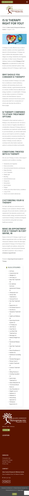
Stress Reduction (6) (14, 382)
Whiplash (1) (12, 395)
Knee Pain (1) (12, 329)
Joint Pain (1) (12, 326)
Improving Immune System (15, 259)
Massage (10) (12, 335)
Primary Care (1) (13, 361)
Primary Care (5, 463)
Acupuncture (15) (13, 273)
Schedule (5, 430)
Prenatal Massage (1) (14, 359)
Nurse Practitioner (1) (14, 350)
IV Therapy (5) (13, 324)
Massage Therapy (6, 461)
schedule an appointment (9, 253)
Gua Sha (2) (12, 309)
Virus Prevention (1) (14, 389)
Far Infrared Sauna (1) (14, 307)
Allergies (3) (12, 275)
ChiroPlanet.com (9, 487)
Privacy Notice (20, 490)
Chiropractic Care (6, 458)
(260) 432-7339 (7, 477)
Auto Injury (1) (12, 277)
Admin (14, 494)
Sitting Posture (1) (14, 372)
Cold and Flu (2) (13, 299)
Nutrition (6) (12, 352)
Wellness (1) (12, 393)
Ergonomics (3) (13, 305)
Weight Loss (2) (13, 391)
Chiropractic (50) (13, 292)
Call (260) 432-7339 (7, 2)
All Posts (11, 271)
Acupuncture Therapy (7, 460)
